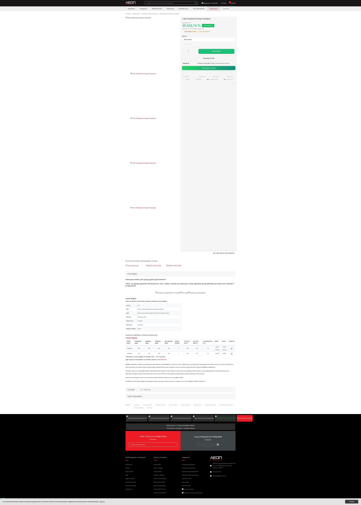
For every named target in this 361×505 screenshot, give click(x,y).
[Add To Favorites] (188, 76)
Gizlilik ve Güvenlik (159, 475)
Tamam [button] (351, 501)
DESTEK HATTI (240, 418)
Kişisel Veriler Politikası (160, 478)
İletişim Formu (129, 471)
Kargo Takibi (157, 464)
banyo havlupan (173, 405)
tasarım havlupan (138, 408)
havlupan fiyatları (147, 405)
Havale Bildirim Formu (160, 489)
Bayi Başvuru (129, 489)
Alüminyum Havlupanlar (189, 468)
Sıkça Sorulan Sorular (160, 492)
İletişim (127, 468)
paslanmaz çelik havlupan (226, 405)
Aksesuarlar (185, 482)
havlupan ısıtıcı (197, 405)
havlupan (136, 405)
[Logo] (131, 3)
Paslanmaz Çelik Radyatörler (190, 471)
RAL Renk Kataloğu (131, 485)
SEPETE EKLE (216, 51)
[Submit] (174, 444)
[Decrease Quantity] (183, 51)
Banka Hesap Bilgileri (160, 485)
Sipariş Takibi (157, 471)
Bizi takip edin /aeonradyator (224, 253)
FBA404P (129, 348)
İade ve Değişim (158, 468)
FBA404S (129, 353)
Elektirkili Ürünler (186, 478)
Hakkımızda (129, 464)
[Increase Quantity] (193, 51)
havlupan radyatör (160, 405)
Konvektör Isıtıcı (186, 485)
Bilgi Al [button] (102, 502)
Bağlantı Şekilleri (130, 478)
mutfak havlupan (185, 405)
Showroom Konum (131, 482)
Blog (127, 475)
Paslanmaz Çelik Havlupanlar (190, 475)
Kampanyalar (214, 8)
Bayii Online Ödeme (159, 482)
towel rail (149, 408)
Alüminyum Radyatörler (188, 464)
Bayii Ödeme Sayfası (244, 418)
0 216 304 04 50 (161, 359)
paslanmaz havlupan (210, 405)
